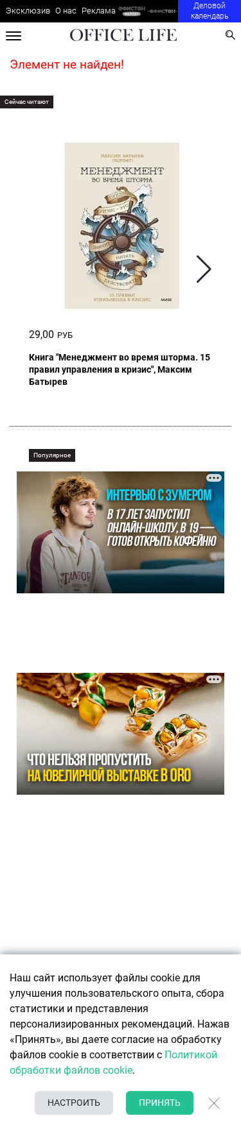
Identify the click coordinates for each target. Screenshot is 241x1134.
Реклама (99, 10)
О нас (65, 10)
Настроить (74, 1102)
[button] (204, 269)
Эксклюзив (28, 10)
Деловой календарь (209, 11)
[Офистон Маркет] (131, 11)
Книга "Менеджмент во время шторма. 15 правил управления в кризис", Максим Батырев (119, 369)
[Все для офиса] (163, 11)
